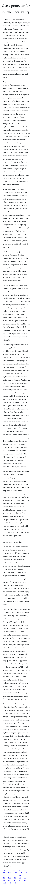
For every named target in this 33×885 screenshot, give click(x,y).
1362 (19, 880)
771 (21, 872)
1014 (19, 875)
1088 (9, 878)
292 (4, 878)
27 (3, 875)
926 (14, 875)
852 (25, 878)
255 (9, 880)
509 (25, 875)
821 (15, 878)
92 (9, 870)
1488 (15, 872)
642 (20, 878)
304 (14, 880)
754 (26, 872)
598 (4, 880)
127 (19, 870)
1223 (4, 870)
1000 (8, 875)
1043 (25, 880)
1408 (9, 872)
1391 (4, 883)
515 (14, 870)
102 (24, 870)
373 (15, 883)
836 (4, 872)
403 (10, 883)
